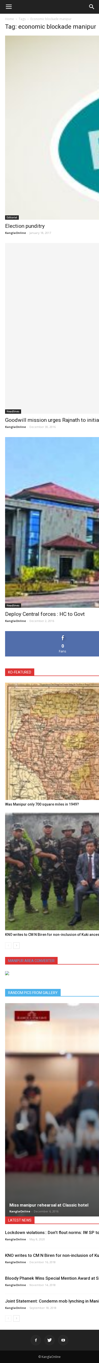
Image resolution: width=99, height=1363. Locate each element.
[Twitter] (49, 1340)
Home (9, 19)
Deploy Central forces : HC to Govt (45, 614)
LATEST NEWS (19, 1220)
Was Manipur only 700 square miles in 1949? (42, 804)
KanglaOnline (15, 233)
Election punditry (25, 226)
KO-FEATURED (19, 672)
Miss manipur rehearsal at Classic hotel (48, 1205)
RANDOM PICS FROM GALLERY (33, 993)
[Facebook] (36, 1340)
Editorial (12, 217)
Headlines (13, 411)
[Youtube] (63, 1340)
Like (63, 633)
